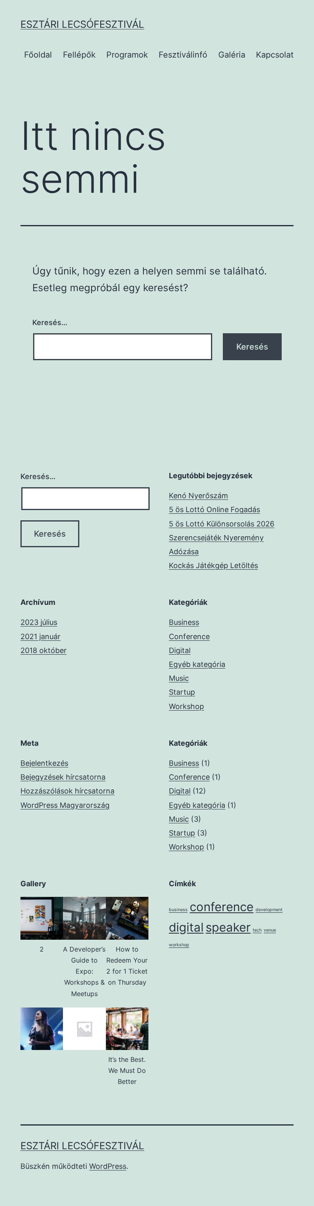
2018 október (43, 650)
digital (186, 927)
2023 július (38, 622)
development (269, 909)
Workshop (186, 706)
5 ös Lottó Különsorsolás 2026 (221, 523)
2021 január (40, 636)
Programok (127, 55)
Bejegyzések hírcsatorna (62, 777)
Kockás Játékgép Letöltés (213, 565)
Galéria (231, 55)
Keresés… (49, 322)
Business (184, 622)
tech (257, 930)
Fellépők (79, 55)
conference (221, 907)
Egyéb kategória (197, 664)
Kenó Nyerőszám (198, 495)
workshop (179, 944)
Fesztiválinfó (183, 55)
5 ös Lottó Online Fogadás (214, 509)
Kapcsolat (275, 55)
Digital (180, 650)
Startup (182, 692)
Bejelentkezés (44, 763)
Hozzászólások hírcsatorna (67, 791)
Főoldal (38, 55)
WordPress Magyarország (65, 805)
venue (270, 930)
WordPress (107, 1166)
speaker (228, 927)
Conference (189, 636)
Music (179, 678)
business (178, 909)
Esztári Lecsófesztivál (82, 24)
